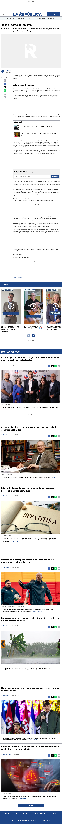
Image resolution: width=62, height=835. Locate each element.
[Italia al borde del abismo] (31, 51)
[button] (53, 14)
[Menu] (3, 14)
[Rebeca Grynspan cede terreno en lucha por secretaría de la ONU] (17, 134)
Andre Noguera (7, 365)
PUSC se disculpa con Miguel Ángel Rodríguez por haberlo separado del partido (29, 428)
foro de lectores (18, 277)
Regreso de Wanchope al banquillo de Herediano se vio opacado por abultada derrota (27, 561)
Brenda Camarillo (7, 754)
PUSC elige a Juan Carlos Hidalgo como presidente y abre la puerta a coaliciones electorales (30, 358)
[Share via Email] (5, 94)
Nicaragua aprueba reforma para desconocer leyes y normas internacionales (30, 689)
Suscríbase (52, 814)
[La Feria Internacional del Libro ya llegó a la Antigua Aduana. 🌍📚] (33, 306)
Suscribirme (55, 176)
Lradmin (9, 70)
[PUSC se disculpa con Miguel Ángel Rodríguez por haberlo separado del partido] (30, 456)
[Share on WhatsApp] (5, 90)
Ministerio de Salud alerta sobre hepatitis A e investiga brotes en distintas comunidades (27, 489)
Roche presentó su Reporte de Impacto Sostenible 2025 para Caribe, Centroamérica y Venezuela (10, 328)
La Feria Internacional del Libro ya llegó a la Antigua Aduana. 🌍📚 (33, 327)
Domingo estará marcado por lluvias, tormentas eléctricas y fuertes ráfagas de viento (30, 619)
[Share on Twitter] (5, 87)
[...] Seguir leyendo (7, 409)
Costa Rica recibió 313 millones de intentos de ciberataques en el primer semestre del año (30, 747)
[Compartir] (5, 97)
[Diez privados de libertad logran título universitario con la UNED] (16, 127)
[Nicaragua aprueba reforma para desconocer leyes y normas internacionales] (30, 717)
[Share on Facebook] (5, 84)
